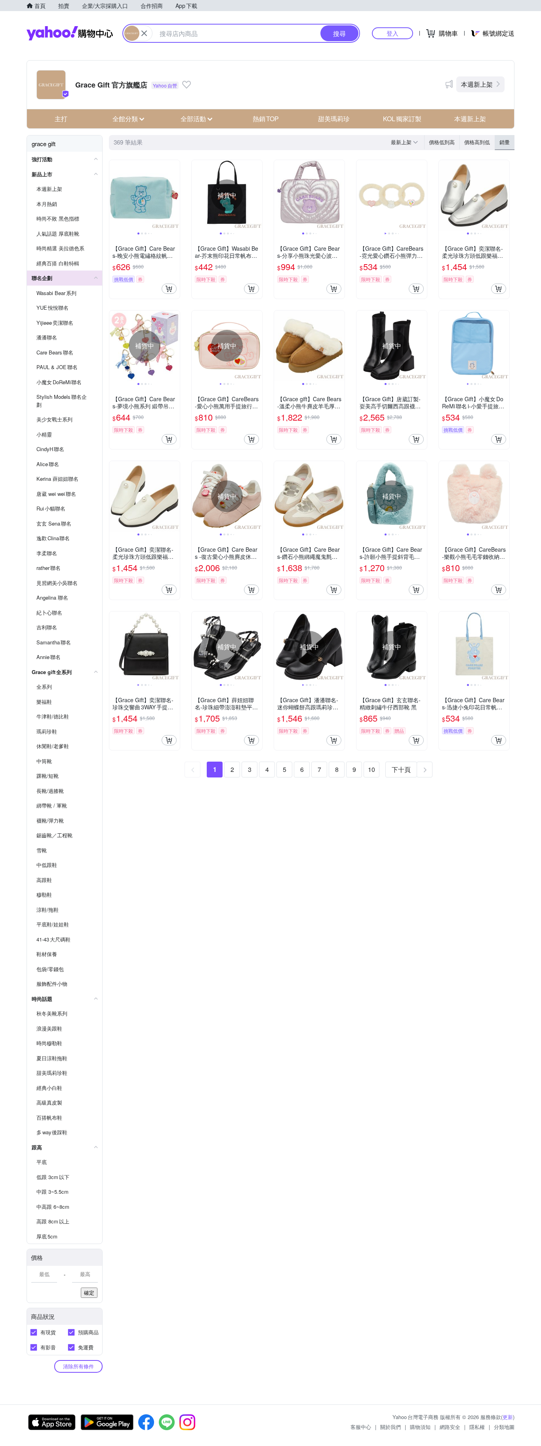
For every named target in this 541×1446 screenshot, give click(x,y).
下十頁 (401, 769)
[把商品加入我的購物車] (169, 289)
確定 (89, 1292)
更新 (508, 1417)
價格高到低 (477, 142)
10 (371, 769)
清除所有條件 (78, 1366)
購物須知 (420, 1427)
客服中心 (361, 1427)
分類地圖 (504, 1427)
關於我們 (390, 1427)
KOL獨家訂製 (402, 118)
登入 (392, 33)
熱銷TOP (266, 118)
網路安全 (450, 1427)
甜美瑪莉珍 (334, 118)
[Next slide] (175, 195)
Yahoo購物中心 (70, 33)
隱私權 (477, 1427)
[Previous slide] (114, 195)
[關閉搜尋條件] (144, 33)
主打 (61, 118)
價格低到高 (442, 142)
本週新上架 (477, 84)
